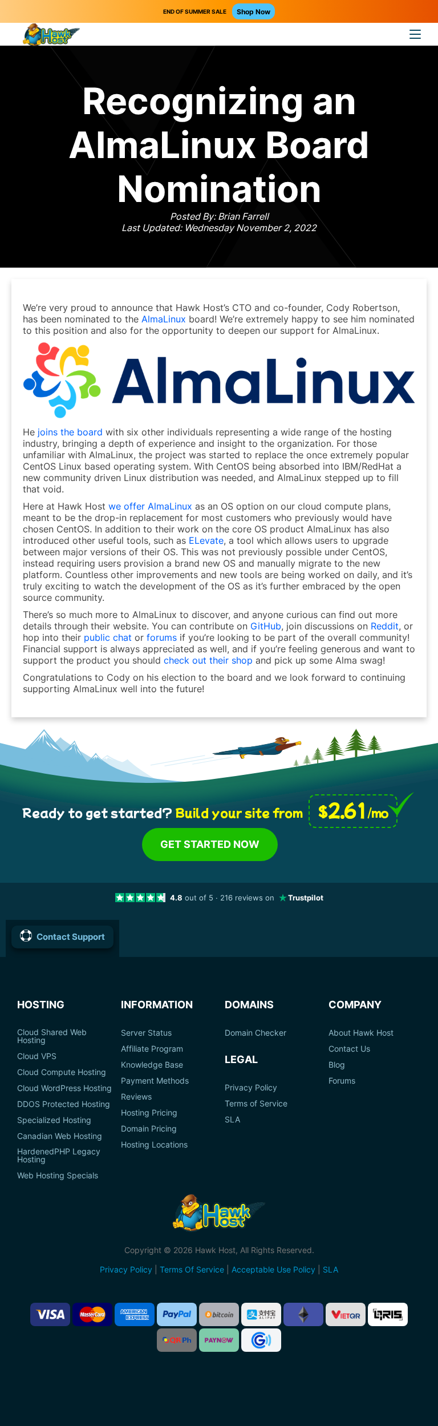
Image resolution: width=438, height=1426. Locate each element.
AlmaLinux (163, 319)
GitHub (265, 626)
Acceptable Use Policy (273, 1269)
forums (162, 637)
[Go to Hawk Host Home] (51, 36)
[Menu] (415, 34)
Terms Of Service (192, 1269)
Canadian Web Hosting (59, 1136)
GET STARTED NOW (209, 844)
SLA (232, 1120)
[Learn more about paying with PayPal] (177, 1314)
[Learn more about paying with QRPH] (177, 1340)
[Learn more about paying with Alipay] (261, 1314)
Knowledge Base (152, 1065)
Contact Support (70, 936)
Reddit (385, 626)
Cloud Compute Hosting (61, 1072)
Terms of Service (256, 1104)
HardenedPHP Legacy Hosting (58, 1156)
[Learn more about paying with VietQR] (346, 1314)
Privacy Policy (251, 1088)
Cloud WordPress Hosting (64, 1088)
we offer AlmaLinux (150, 506)
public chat (108, 637)
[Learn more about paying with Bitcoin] (219, 1314)
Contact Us (349, 1049)
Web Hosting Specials (57, 1175)
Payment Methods (155, 1081)
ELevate (206, 540)
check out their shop (208, 660)
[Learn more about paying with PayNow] (219, 1340)
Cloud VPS (36, 1056)
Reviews (136, 1097)
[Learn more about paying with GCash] (261, 1340)
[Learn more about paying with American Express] (135, 1314)
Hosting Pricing (149, 1113)
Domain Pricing (149, 1129)
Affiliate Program (152, 1049)
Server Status (146, 1033)
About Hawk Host (361, 1033)
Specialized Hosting (54, 1120)
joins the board (70, 432)
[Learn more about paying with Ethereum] (303, 1314)
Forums (341, 1081)
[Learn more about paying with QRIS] (388, 1314)
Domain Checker (255, 1033)
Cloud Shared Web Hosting (52, 1036)
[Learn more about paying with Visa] (50, 1314)
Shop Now (253, 11)
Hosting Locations (154, 1145)
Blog (336, 1065)
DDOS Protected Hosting (63, 1104)
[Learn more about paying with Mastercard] (92, 1314)
